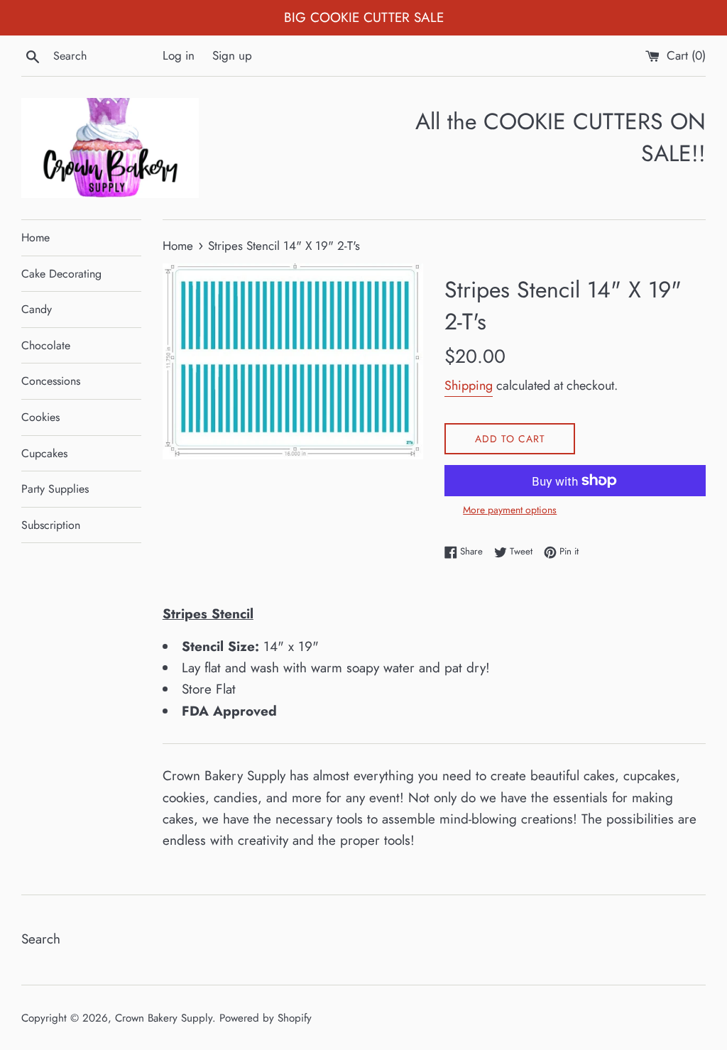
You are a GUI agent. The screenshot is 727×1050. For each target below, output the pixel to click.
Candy (36, 309)
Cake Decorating (61, 274)
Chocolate (45, 345)
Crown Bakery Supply (163, 1018)
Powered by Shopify (265, 1018)
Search (40, 938)
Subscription (50, 525)
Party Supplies (55, 489)
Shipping (468, 385)
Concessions (50, 381)
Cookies (40, 417)
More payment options (510, 510)
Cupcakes (44, 453)
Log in (179, 55)
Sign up (232, 55)
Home (35, 237)
